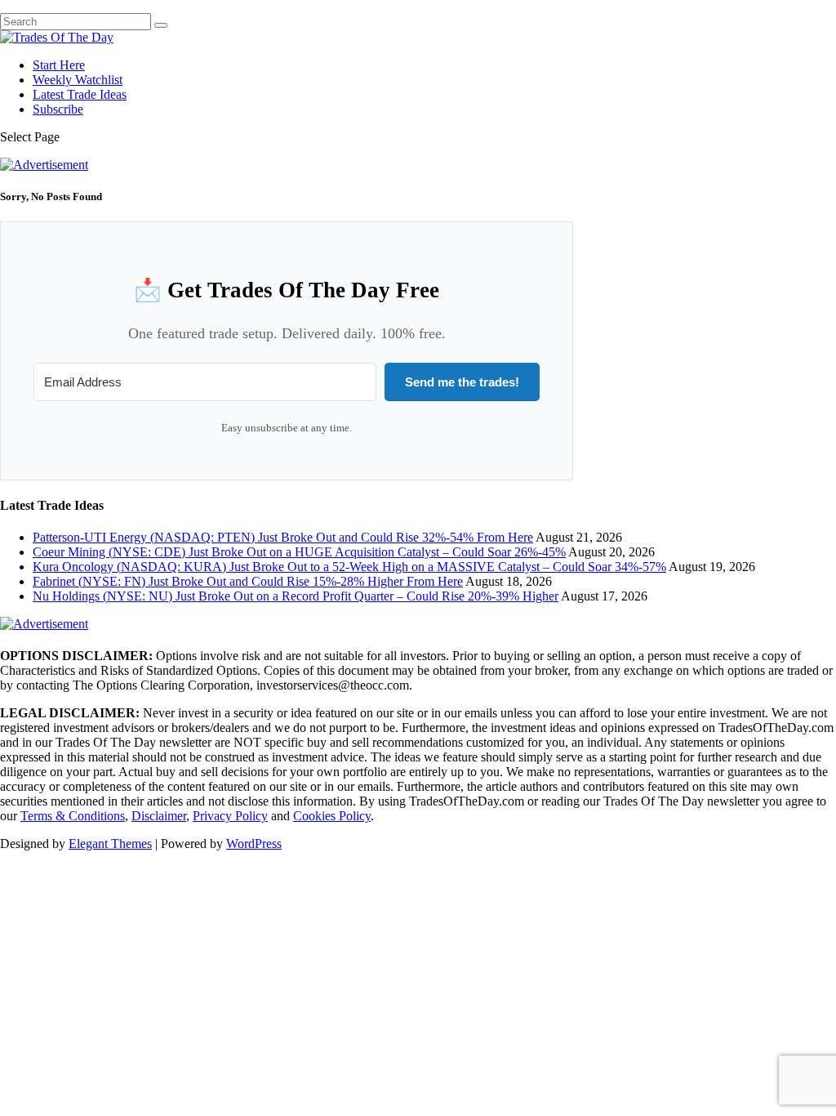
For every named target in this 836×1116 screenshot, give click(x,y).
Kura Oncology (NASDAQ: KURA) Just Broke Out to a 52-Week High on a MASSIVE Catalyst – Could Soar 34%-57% (349, 567)
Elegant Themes (110, 843)
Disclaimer (158, 816)
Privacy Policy (230, 816)
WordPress (254, 843)
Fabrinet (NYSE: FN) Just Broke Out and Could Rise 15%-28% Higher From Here (248, 581)
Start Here (59, 65)
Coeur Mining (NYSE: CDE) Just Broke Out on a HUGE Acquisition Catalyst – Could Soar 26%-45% (299, 552)
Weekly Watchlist (77, 80)
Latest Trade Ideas (80, 94)
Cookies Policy (332, 816)
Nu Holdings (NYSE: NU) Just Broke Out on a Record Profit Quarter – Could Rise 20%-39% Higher (295, 596)
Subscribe (58, 109)
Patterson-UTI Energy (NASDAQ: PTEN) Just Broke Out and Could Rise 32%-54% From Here (283, 537)
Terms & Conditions (72, 816)
